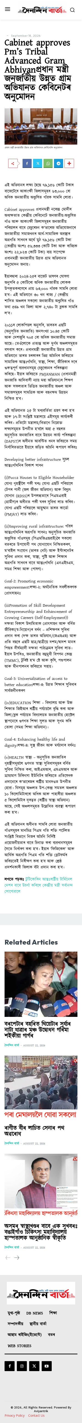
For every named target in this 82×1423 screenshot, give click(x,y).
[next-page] (16, 1257)
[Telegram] (58, 163)
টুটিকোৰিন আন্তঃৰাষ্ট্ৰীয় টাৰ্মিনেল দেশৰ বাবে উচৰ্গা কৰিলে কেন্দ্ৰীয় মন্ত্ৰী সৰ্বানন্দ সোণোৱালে (39, 886)
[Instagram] (22, 1366)
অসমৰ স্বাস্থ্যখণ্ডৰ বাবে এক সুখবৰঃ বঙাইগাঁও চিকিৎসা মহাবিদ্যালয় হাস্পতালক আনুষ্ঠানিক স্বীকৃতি (41, 1232)
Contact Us (36, 1415)
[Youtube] (47, 1366)
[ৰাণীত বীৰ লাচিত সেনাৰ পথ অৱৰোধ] (41, 1088)
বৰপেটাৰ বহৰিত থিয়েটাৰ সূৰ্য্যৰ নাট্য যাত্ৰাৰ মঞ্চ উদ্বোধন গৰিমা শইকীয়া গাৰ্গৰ (38, 1030)
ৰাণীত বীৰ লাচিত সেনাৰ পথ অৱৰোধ (34, 1131)
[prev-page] (8, 1257)
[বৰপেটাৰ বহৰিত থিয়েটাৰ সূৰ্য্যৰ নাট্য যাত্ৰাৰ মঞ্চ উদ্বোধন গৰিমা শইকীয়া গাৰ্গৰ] (41, 984)
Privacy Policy (15, 1415)
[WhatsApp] (48, 163)
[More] (69, 163)
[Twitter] (37, 163)
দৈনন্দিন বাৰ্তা (12, 1045)
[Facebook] (27, 163)
